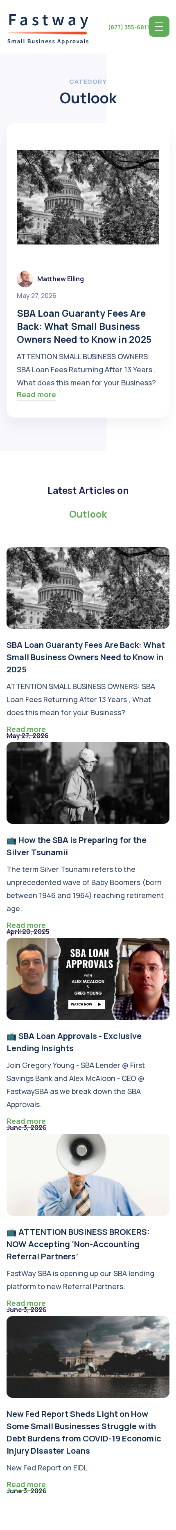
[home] (47, 26)
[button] (159, 26)
